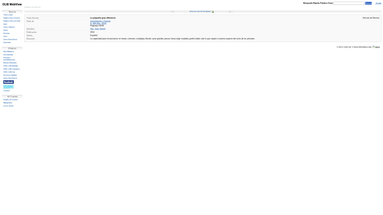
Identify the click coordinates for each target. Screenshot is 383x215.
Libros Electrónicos (10, 39)
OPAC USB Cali (9, 72)
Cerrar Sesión (8, 106)
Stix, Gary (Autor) (97, 29)
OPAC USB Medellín (10, 66)
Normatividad (8, 55)
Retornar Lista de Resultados (200, 11)
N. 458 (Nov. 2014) (98, 23)
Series (5, 30)
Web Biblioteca (8, 51)
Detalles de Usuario (10, 99)
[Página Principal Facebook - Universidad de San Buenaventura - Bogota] (12, 82)
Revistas (6, 33)
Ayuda (378, 3)
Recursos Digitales (10, 75)
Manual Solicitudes (10, 63)
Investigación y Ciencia (100, 21)
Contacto (6, 91)
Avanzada (7, 42)
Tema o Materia (9, 27)
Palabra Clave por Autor (11, 21)
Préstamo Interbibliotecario (9, 59)
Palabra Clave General (11, 18)
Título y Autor (8, 15)
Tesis (5, 36)
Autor (5, 24)
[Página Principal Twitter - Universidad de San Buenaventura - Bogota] (12, 86)
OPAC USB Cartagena (11, 69)
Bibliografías (7, 103)
